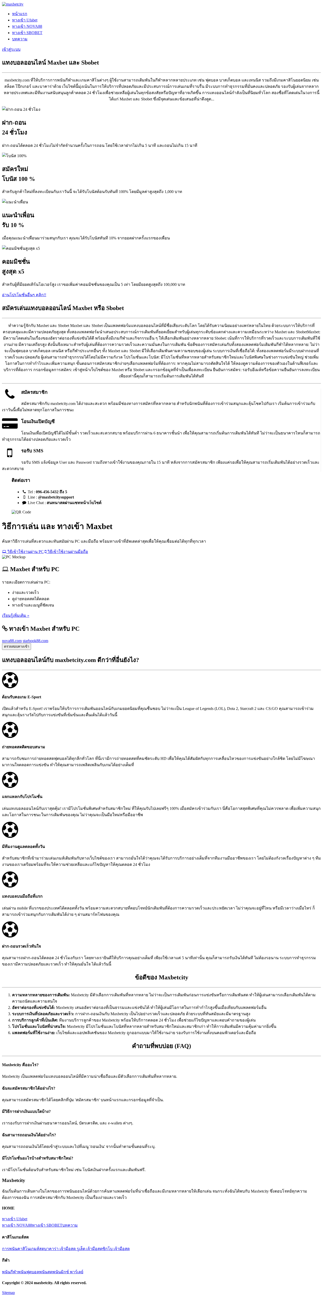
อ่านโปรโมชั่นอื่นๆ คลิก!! (24, 295)
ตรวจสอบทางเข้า (16, 646)
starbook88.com (35, 641)
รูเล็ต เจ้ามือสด (89, 1249)
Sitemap (8, 1292)
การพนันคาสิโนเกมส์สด (23, 1249)
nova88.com (12, 641)
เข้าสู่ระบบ (11, 49)
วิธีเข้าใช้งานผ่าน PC (25, 551)
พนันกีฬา (10, 1272)
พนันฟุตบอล (28, 1272)
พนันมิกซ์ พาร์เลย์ (67, 1272)
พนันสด (45, 1272)
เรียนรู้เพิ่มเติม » (15, 615)
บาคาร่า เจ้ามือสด (60, 1249)
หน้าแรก (19, 14)
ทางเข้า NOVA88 (27, 26)
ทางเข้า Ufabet (24, 20)
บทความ (20, 39)
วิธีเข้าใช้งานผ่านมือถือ (67, 551)
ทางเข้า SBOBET (27, 33)
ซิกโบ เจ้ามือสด (116, 1249)
